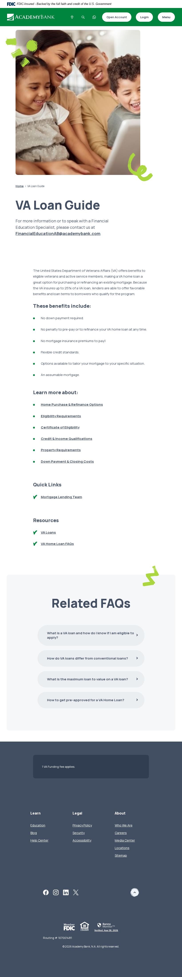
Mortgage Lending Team (61, 497)
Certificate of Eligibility (60, 427)
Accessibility (82, 840)
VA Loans (48, 532)
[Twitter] (76, 892)
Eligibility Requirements (61, 416)
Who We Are (124, 825)
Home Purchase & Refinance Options (72, 404)
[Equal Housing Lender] (84, 926)
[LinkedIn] (66, 892)
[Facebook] (46, 892)
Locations (122, 848)
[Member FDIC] (69, 927)
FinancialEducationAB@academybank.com (58, 233)
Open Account (114, 17)
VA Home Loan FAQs (57, 543)
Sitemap (121, 855)
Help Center (39, 840)
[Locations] (72, 17)
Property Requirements (61, 450)
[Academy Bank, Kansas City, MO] (33, 17)
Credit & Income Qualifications (66, 438)
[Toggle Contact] (94, 17)
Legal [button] (77, 813)
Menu (166, 17)
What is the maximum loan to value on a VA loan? (87, 679)
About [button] (120, 813)
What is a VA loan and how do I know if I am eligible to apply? (90, 635)
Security (79, 833)
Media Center (125, 840)
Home (20, 186)
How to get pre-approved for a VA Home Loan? (81, 700)
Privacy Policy (82, 825)
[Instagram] (56, 892)
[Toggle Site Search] (83, 17)
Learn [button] (35, 813)
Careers (121, 833)
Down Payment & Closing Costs (67, 461)
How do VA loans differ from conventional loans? (87, 658)
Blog (33, 833)
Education (37, 825)
